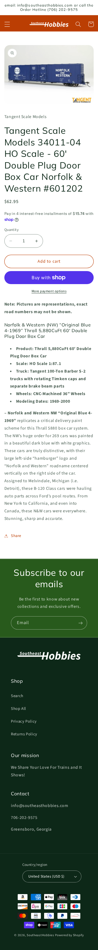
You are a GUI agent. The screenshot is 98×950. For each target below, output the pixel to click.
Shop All (18, 708)
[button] (7, 24)
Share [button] (16, 536)
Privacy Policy (24, 721)
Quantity (11, 229)
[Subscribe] (80, 623)
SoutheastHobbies (40, 935)
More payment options (49, 291)
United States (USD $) (46, 876)
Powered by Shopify (69, 935)
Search (17, 696)
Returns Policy (24, 734)
